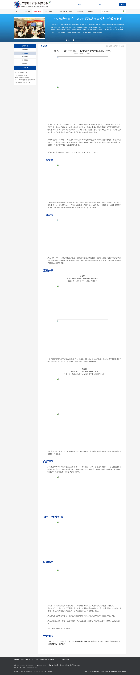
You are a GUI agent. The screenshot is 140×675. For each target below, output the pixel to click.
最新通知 (37, 11)
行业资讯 (25, 56)
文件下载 (25, 60)
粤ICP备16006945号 (39, 671)
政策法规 (80, 11)
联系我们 (91, 11)
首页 (17, 11)
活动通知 (25, 49)
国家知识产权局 (25, 659)
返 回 (117, 651)
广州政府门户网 (65, 659)
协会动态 (25, 53)
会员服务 (48, 11)
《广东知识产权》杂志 (64, 11)
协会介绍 (26, 11)
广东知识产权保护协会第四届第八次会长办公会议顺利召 (86, 18)
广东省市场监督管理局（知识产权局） (45, 659)
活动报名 (25, 63)
